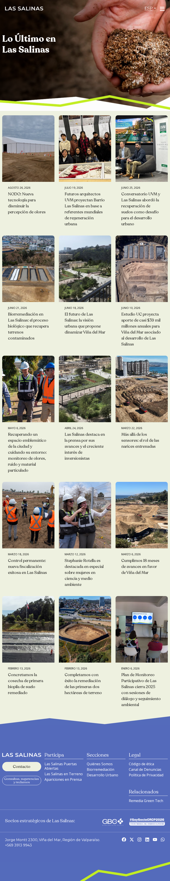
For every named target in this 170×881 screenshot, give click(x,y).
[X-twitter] (131, 839)
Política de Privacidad (146, 775)
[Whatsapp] (162, 839)
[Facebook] (124, 839)
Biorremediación (100, 769)
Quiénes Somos (100, 764)
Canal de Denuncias (145, 769)
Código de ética (141, 764)
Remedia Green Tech (146, 801)
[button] (148, 8)
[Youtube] (155, 839)
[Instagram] (139, 839)
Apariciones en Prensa (63, 779)
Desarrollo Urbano (102, 775)
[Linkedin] (147, 839)
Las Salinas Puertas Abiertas (60, 766)
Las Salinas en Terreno (63, 774)
